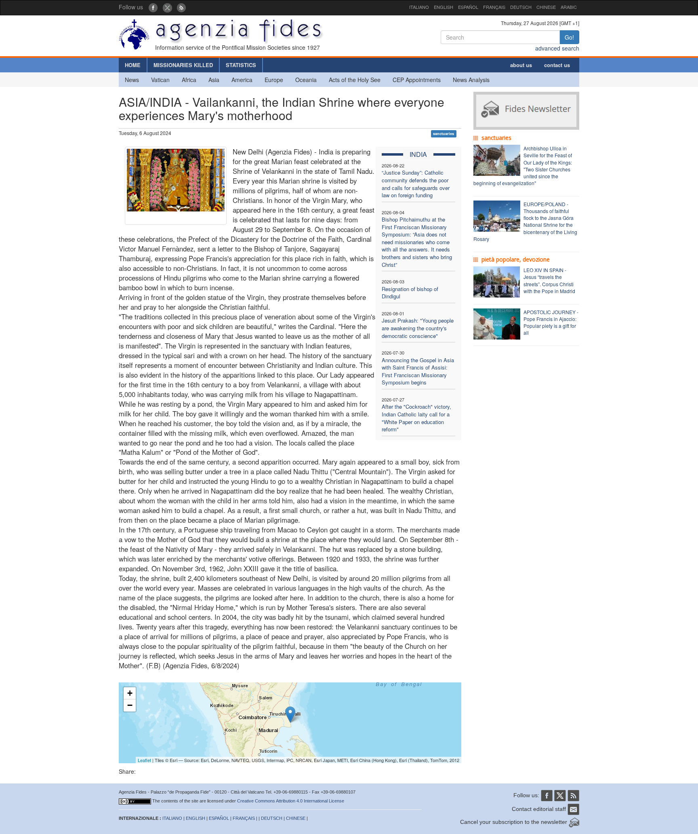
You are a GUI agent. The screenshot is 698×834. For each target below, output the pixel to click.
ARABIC (569, 7)
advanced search (557, 48)
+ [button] (129, 693)
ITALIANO (419, 7)
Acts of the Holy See (355, 80)
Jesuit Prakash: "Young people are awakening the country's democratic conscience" (418, 328)
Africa (189, 80)
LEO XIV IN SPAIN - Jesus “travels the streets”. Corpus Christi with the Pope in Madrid (549, 280)
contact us (557, 65)
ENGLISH (443, 7)
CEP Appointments (417, 80)
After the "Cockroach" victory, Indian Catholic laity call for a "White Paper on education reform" (416, 418)
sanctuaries (443, 133)
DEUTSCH (521, 7)
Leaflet (144, 760)
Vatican (160, 80)
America (241, 80)
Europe (274, 80)
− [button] (129, 705)
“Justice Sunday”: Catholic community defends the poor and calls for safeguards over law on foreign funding (416, 184)
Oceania (306, 80)
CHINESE (546, 7)
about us (521, 65)
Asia (213, 80)
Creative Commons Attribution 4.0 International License (290, 800)
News (132, 80)
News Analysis (471, 80)
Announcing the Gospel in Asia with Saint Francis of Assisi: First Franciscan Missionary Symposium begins (418, 371)
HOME (133, 65)
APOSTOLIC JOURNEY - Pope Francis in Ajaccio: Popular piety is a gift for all (551, 322)
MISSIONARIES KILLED (183, 65)
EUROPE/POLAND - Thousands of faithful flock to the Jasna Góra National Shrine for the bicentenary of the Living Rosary (525, 221)
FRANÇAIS (494, 7)
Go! (569, 37)
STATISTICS (241, 65)
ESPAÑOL (468, 7)
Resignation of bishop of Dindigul (410, 292)
